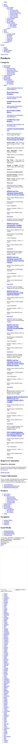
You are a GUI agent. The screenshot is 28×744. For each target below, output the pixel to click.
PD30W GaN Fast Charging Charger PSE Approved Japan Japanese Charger (15, 259)
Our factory (10, 35)
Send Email (3, 543)
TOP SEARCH (16, 539)
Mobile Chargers (11, 22)
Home (5, 4)
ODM (5, 29)
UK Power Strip (14, 15)
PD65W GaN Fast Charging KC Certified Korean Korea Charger (14, 225)
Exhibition (9, 41)
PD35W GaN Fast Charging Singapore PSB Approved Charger (15, 292)
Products (6, 6)
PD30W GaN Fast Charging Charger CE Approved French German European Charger (15, 362)
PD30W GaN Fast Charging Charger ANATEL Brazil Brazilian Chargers (15, 327)
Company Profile (11, 34)
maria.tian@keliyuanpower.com (11, 486)
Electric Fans (10, 20)
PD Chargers (13, 25)
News (5, 31)
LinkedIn (11, 532)
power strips (10, 8)
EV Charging (10, 21)
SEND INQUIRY (5, 472)
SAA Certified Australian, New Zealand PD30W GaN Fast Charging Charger (15, 433)
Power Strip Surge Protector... (13, 93)
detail (11, 182)
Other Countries (14, 17)
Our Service (10, 38)
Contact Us (6, 42)
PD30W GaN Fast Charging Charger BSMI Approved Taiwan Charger (15, 192)
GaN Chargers (13, 24)
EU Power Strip (14, 10)
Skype (2, 544)
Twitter (10, 535)
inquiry (8, 182)
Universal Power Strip (15, 13)
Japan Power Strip (14, 11)
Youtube (11, 531)
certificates (9, 39)
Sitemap (3, 539)
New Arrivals (10, 7)
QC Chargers (13, 27)
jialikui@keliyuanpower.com (11, 487)
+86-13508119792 (8, 484)
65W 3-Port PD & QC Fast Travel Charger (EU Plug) (15, 138)
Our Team (9, 36)
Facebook (12, 533)
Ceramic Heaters (11, 18)
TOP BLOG (9, 539)
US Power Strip (14, 14)
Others (8, 28)
